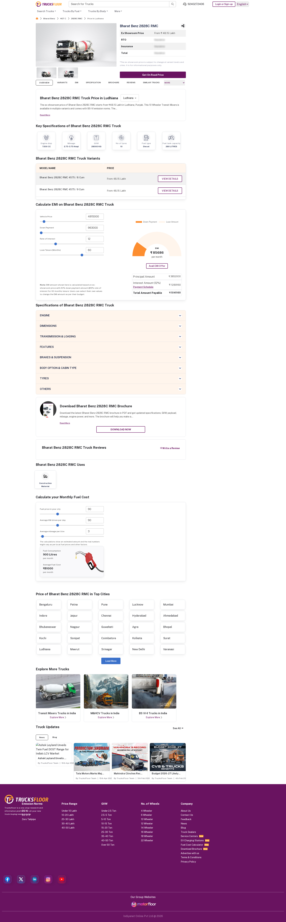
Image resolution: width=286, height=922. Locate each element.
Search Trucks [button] (45, 11)
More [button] (117, 11)
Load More (111, 661)
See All (177, 728)
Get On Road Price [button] (153, 75)
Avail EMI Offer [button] (157, 266)
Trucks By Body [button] (97, 11)
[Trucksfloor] (49, 4)
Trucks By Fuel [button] (71, 11)
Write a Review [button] (171, 448)
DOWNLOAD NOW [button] (121, 429)
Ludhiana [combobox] (128, 98)
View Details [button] (170, 178)
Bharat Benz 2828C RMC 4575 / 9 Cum (62, 189)
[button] (178, 728)
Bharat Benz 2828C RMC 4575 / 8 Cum (62, 177)
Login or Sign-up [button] (224, 4)
